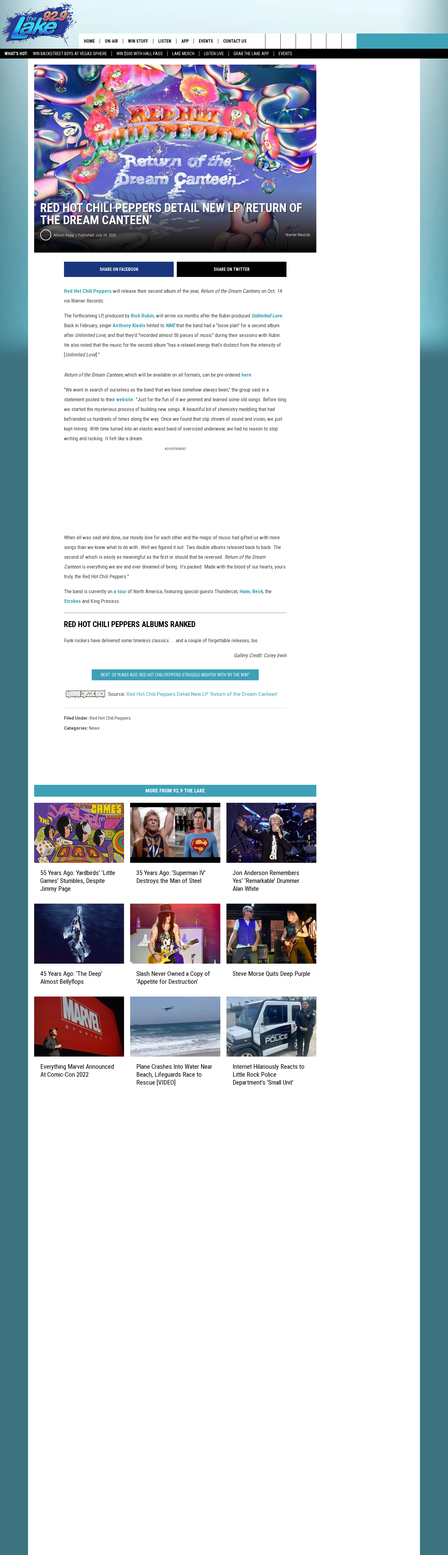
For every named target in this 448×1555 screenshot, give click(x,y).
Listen (164, 41)
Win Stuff (138, 41)
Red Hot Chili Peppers (88, 291)
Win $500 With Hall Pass (139, 53)
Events (285, 53)
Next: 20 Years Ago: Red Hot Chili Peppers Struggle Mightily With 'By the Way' (175, 674)
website (124, 399)
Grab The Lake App (251, 53)
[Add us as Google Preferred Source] (288, 41)
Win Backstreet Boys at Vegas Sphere (70, 53)
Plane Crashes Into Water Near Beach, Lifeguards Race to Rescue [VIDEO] (174, 1074)
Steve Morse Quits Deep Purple (271, 973)
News (94, 728)
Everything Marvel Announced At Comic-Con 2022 (77, 1070)
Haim (245, 591)
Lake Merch (183, 53)
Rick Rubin (142, 316)
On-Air (111, 41)
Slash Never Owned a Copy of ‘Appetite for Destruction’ (173, 977)
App (185, 41)
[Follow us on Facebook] (303, 41)
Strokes (72, 601)
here (246, 375)
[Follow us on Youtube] (333, 41)
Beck (257, 591)
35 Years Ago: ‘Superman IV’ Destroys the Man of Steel (171, 876)
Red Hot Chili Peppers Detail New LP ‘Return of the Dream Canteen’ (202, 694)
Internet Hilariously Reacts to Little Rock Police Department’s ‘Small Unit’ (268, 1074)
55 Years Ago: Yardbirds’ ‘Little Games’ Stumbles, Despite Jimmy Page (77, 880)
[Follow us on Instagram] (318, 41)
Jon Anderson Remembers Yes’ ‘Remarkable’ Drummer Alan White (266, 880)
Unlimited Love (266, 316)
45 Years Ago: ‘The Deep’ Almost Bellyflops (71, 977)
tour (121, 591)
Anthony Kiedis (129, 325)
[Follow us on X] (349, 41)
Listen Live (214, 53)
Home (89, 41)
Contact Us (235, 41)
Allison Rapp (64, 235)
